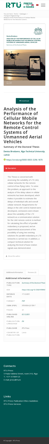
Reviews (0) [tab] (32, 272)
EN (23, 321)
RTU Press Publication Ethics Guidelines (21, 401)
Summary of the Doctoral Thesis (34, 283)
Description (12, 168)
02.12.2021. (26, 314)
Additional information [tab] (14, 272)
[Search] (26, 5)
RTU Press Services (12, 404)
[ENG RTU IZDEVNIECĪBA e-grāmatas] (20, 5)
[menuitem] (26, 5)
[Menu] (41, 5)
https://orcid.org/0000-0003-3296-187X (24, 159)
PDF (23, 301)
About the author (14, 256)
